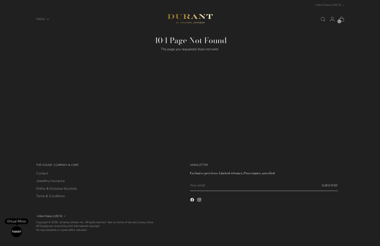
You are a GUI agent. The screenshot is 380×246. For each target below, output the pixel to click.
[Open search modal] (323, 19)
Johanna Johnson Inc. (71, 222)
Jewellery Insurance (50, 181)
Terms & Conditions (50, 196)
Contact (42, 173)
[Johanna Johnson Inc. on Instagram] (199, 200)
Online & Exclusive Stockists (56, 188)
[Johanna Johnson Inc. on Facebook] (192, 200)
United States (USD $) (328, 5)
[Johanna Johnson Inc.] (190, 19)
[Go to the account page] (332, 19)
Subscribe (330, 185)
